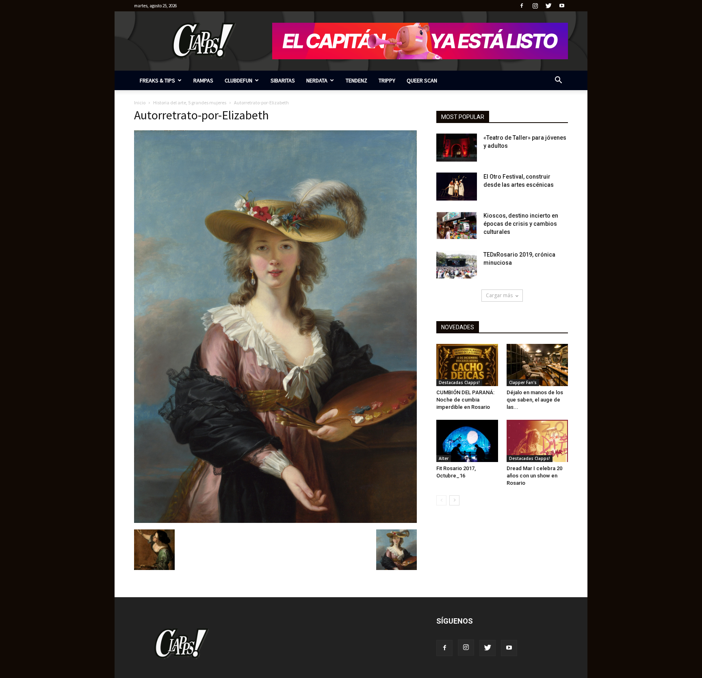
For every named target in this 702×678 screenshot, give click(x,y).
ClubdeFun (238, 80)
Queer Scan (422, 80)
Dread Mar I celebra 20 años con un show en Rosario (534, 475)
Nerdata (316, 80)
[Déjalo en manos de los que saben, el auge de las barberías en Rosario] (537, 365)
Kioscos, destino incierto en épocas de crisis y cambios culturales (520, 223)
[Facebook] (522, 5)
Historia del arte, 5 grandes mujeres (189, 102)
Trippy (387, 80)
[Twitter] (548, 5)
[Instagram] (535, 5)
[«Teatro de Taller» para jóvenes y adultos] (456, 148)
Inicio (139, 102)
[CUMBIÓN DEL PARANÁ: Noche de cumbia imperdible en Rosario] (467, 365)
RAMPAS (203, 80)
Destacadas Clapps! (459, 382)
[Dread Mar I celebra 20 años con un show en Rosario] (537, 441)
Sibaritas (283, 80)
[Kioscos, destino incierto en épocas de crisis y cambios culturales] (456, 226)
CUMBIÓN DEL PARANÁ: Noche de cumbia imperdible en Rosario (465, 399)
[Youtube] (562, 5)
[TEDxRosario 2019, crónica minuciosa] (456, 264)
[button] (558, 81)
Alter (443, 458)
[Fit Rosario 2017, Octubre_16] (467, 441)
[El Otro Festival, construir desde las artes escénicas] (456, 187)
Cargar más (499, 295)
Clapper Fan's (523, 382)
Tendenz (356, 80)
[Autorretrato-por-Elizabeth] (275, 521)
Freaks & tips (157, 80)
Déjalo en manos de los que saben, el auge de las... (535, 399)
